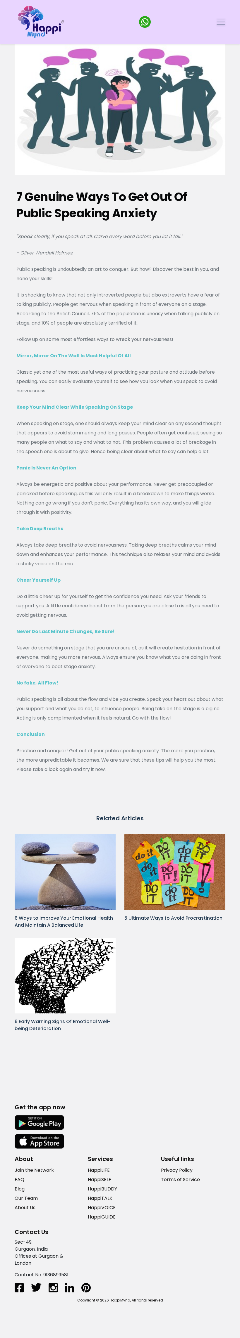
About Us (25, 1207)
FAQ (19, 1179)
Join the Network (34, 1169)
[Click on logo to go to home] (41, 21)
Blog (20, 1188)
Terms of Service (180, 1179)
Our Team (26, 1197)
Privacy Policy (177, 1169)
